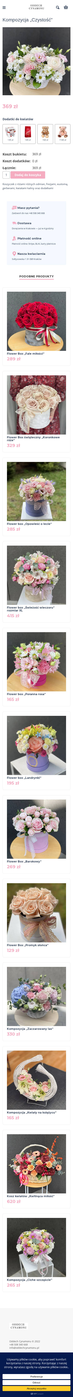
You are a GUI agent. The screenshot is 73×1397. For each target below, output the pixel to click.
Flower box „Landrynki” (24, 777)
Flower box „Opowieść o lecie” (29, 524)
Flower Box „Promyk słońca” (27, 945)
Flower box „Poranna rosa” (26, 694)
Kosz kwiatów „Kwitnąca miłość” (30, 1196)
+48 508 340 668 (18, 1344)
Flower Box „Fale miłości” (25, 353)
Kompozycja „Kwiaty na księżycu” (31, 1112)
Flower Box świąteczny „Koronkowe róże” (33, 439)
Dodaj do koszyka (28, 175)
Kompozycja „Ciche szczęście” (29, 1280)
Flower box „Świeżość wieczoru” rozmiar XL (30, 609)
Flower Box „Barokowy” (24, 861)
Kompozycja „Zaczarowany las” (30, 1028)
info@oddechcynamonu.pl (24, 1347)
